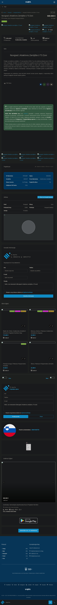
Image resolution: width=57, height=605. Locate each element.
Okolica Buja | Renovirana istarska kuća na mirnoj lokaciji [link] (18, 505)
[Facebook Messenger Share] (40, 84)
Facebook (8, 584)
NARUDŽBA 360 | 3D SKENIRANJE (28, 530)
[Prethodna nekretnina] (4, 378)
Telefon (31, 267)
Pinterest (50, 584)
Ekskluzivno (17, 311)
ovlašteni (26, 113)
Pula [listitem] (4, 558)
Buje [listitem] (4, 551)
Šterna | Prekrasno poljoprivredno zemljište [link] (42, 364)
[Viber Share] (47, 84)
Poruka (5, 281)
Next (47, 378)
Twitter (15, 584)
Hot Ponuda (23, 311)
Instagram (22, 584)
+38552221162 (16, 257)
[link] (28, 482)
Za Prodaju (4, 21)
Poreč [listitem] (4, 556)
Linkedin (30, 584)
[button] (51, 12)
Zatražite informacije (28, 296)
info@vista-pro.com (35, 556)
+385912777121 (27, 257)
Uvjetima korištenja (28, 292)
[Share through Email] (51, 84)
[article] (28, 488)
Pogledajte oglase (14, 389)
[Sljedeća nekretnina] (52, 378)
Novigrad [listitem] (5, 553)
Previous (4, 482)
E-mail (5, 274)
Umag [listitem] (4, 548)
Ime (5, 267)
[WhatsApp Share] (44, 84)
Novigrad (10, 12)
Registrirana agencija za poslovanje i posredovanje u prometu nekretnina (28, 573)
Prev (10, 378)
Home (4, 12)
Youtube (44, 584)
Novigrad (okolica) (17, 12)
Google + (36, 584)
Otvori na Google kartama (46, 197)
